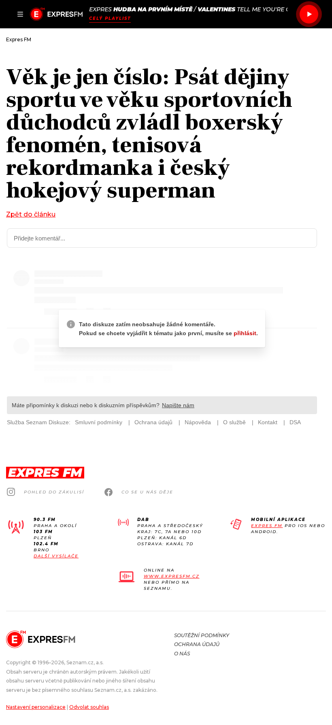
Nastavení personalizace (36, 707)
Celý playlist (110, 18)
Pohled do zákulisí (54, 492)
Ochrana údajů (196, 644)
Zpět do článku (30, 214)
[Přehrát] (309, 14)
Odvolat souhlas (89, 707)
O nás (182, 654)
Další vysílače (56, 556)
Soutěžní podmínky (201, 635)
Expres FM (267, 525)
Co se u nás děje (147, 492)
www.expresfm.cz (172, 576)
